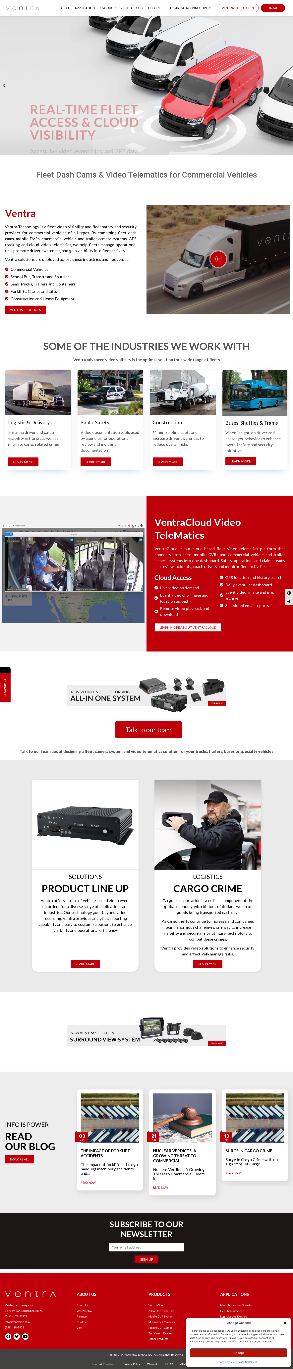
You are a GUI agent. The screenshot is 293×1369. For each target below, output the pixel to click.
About (65, 8)
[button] (285, 1323)
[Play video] (218, 259)
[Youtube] (25, 1336)
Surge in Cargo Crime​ (249, 1150)
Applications (85, 8)
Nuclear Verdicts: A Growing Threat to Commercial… (174, 1155)
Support (154, 8)
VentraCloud (132, 8)
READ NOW (88, 1183)
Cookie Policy (226, 1361)
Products (108, 8)
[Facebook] (8, 1336)
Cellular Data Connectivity (188, 8)
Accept (238, 1353)
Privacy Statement (246, 1361)
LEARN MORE (46, 130)
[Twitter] (17, 1336)
